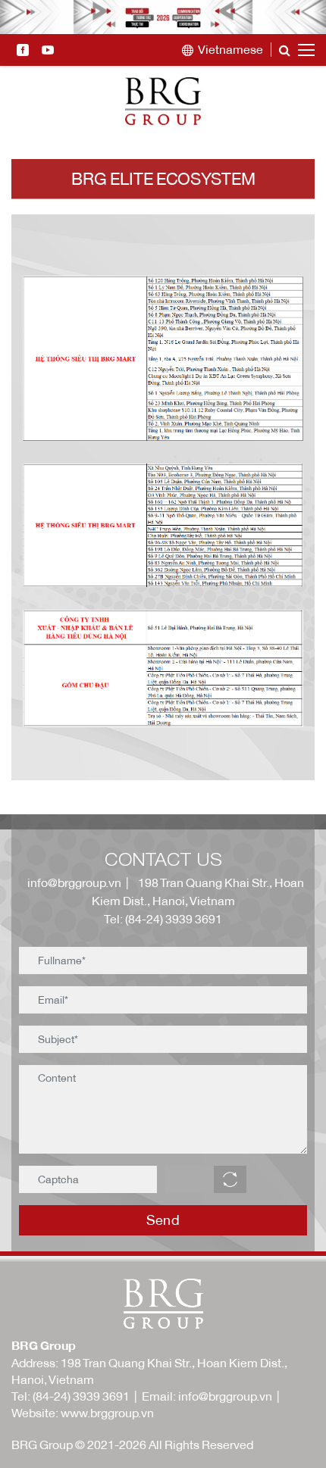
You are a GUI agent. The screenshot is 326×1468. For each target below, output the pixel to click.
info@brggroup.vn (72, 882)
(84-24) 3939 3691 (81, 1396)
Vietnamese (230, 49)
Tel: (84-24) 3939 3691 (163, 918)
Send (163, 1219)
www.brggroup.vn (107, 1412)
